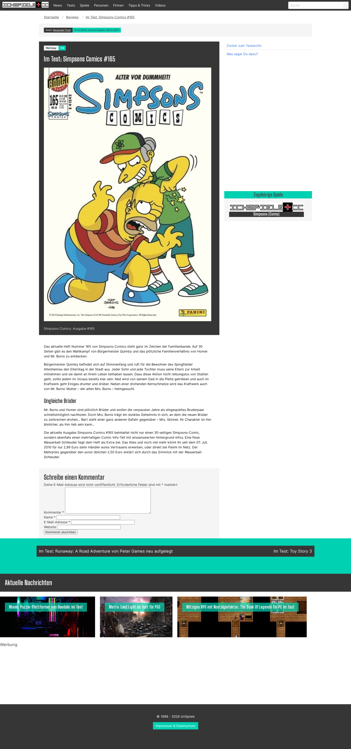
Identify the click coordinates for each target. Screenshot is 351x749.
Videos (160, 5)
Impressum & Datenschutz (176, 726)
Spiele (84, 5)
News (57, 5)
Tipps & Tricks (139, 5)
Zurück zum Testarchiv (244, 46)
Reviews (72, 17)
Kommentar (54, 512)
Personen (101, 5)
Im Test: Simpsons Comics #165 (110, 17)
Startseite (51, 17)
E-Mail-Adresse (57, 522)
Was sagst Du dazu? (242, 54)
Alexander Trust (62, 30)
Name (49, 517)
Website (50, 527)
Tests (71, 5)
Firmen (118, 5)
